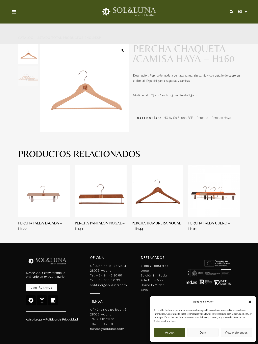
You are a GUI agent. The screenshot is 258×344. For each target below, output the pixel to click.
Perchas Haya (221, 118)
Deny (203, 332)
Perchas (202, 118)
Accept (169, 332)
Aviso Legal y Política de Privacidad (52, 319)
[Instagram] (42, 300)
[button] (250, 302)
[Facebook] (31, 300)
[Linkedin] (53, 300)
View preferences (236, 332)
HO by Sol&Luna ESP (178, 118)
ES (240, 11)
